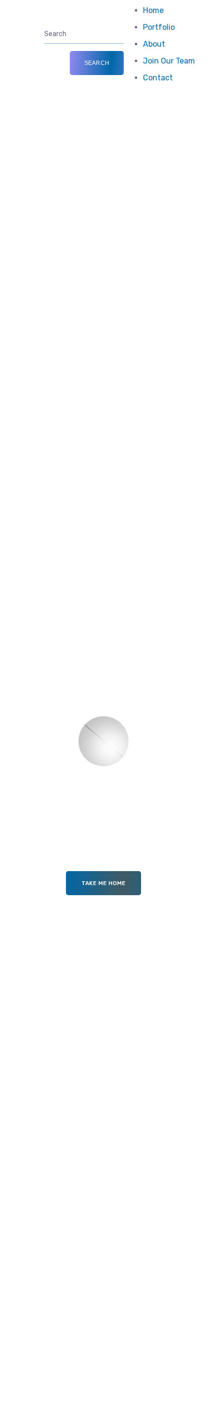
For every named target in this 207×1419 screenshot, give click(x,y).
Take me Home (103, 883)
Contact (158, 77)
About (154, 44)
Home (153, 10)
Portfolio (159, 27)
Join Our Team (169, 60)
